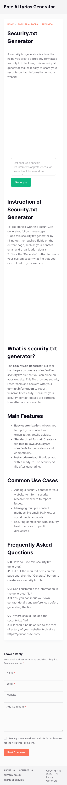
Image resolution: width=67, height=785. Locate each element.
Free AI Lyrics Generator (29, 6)
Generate (21, 182)
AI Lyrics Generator (52, 777)
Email (11, 683)
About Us (9, 770)
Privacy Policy (12, 775)
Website (11, 694)
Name (11, 672)
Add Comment (16, 706)
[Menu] (61, 6)
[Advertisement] (33, 117)
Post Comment (16, 752)
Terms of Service (14, 780)
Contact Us (26, 770)
